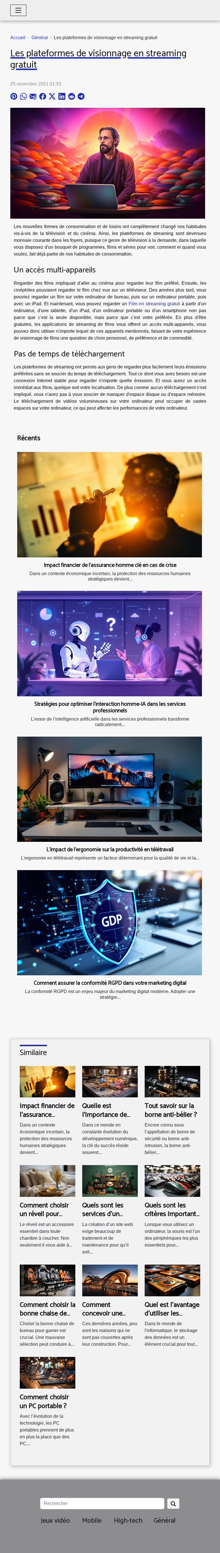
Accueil (17, 37)
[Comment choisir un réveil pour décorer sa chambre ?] (47, 1180)
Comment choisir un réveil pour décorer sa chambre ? (44, 1218)
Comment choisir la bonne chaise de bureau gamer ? (47, 1313)
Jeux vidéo (55, 1520)
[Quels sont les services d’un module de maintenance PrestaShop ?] (110, 1180)
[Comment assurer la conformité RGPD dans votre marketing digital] (109, 923)
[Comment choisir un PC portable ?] (47, 1372)
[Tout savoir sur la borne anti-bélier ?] (172, 1081)
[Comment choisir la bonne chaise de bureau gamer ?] (47, 1279)
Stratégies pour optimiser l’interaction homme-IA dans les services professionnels (110, 707)
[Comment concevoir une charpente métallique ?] (110, 1279)
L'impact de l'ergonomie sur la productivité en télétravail (110, 849)
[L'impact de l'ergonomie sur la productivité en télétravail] (109, 789)
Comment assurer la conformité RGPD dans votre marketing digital (110, 983)
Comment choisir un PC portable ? (44, 1402)
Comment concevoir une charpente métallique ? (102, 1318)
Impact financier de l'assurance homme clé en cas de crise (110, 565)
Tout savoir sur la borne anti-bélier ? (171, 1110)
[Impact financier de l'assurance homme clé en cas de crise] (109, 504)
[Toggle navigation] (18, 10)
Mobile (91, 1520)
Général (40, 37)
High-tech (128, 1520)
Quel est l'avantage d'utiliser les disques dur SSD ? (172, 1313)
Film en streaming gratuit (154, 303)
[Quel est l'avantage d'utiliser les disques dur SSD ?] (172, 1279)
